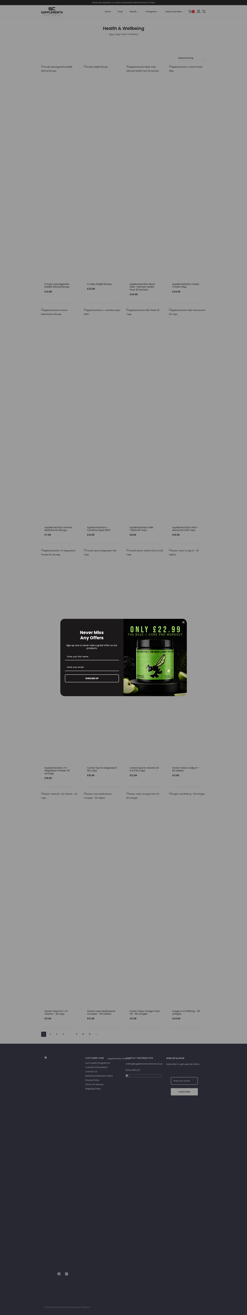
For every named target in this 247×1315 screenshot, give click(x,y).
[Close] (183, 622)
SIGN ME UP (91, 678)
